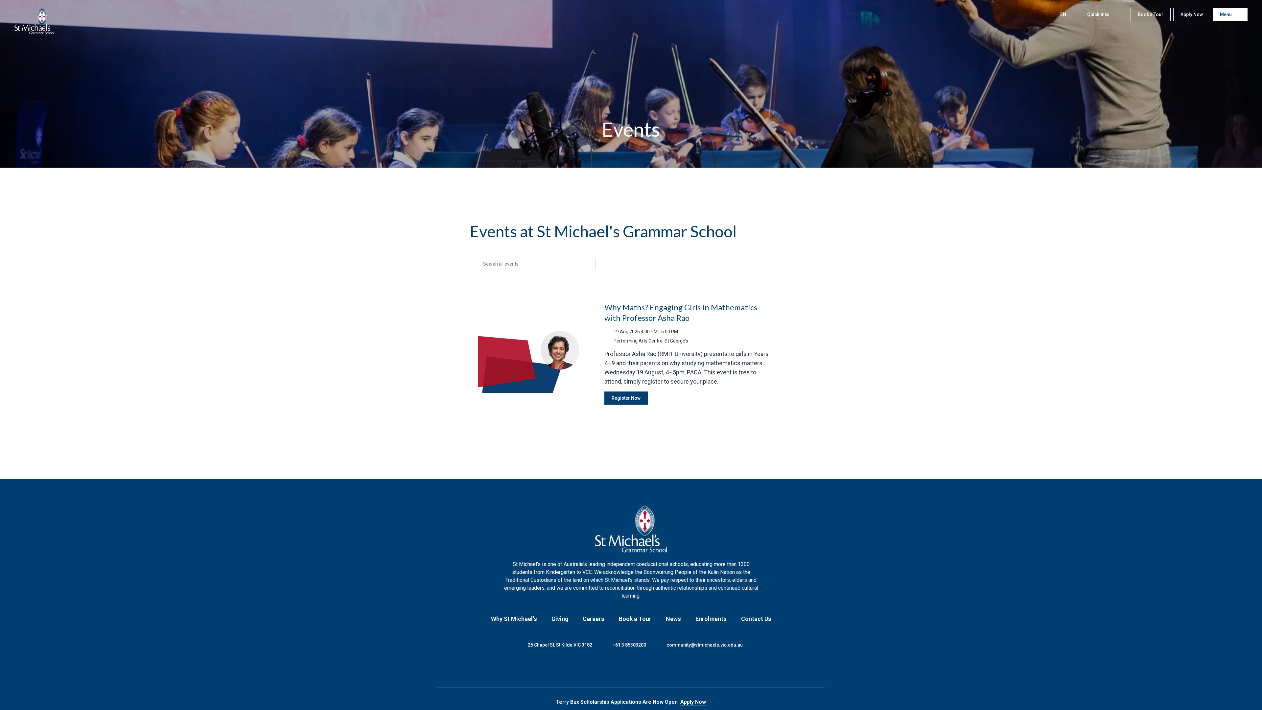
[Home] (34, 21)
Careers (593, 618)
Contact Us (756, 618)
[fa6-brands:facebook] (606, 668)
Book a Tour (635, 618)
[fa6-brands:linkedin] (639, 668)
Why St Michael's (514, 618)
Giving (559, 618)
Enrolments (711, 618)
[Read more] (606, 668)
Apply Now (693, 702)
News (673, 618)
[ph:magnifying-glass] (1034, 14)
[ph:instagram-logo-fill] (623, 668)
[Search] (1034, 14)
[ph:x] (1248, 702)
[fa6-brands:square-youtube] (656, 668)
